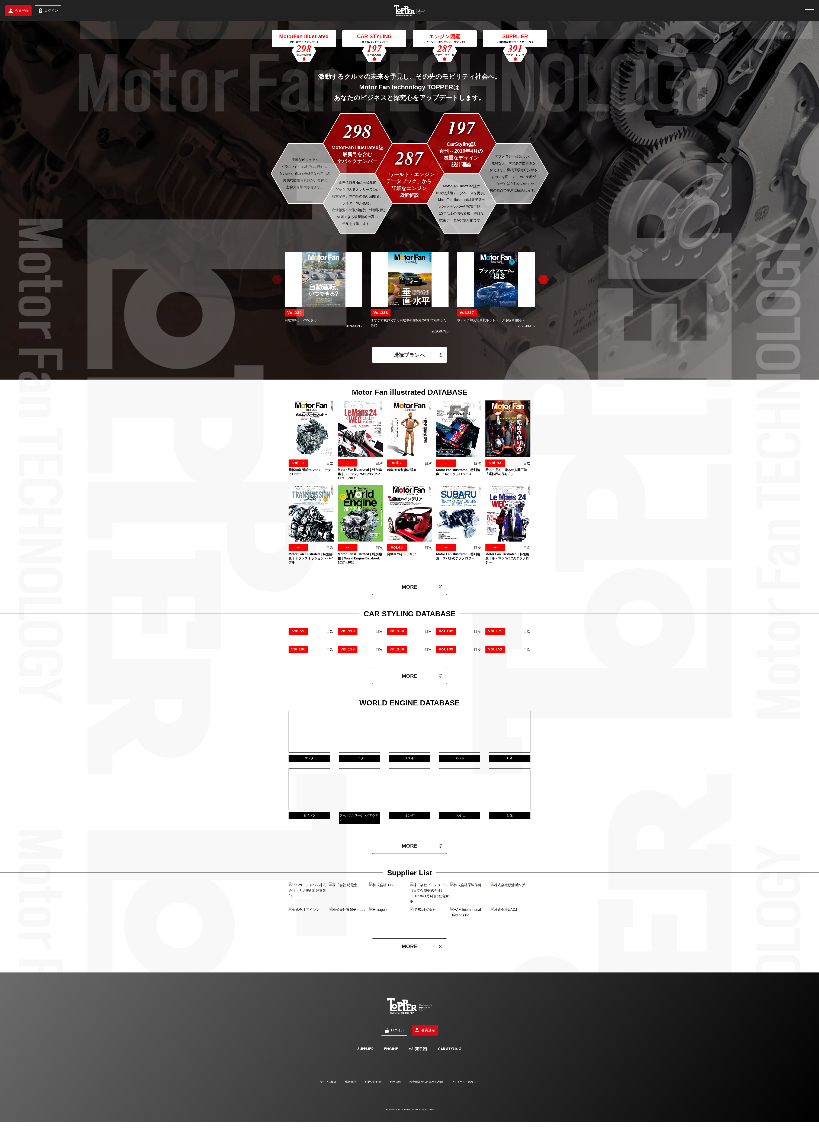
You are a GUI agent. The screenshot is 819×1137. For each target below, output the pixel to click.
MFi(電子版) (418, 1129)
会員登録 (22, 10)
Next (542, 279)
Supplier (365, 1129)
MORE (409, 587)
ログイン (51, 10)
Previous (276, 279)
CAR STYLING (450, 1129)
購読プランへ (409, 355)
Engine (391, 1129)
